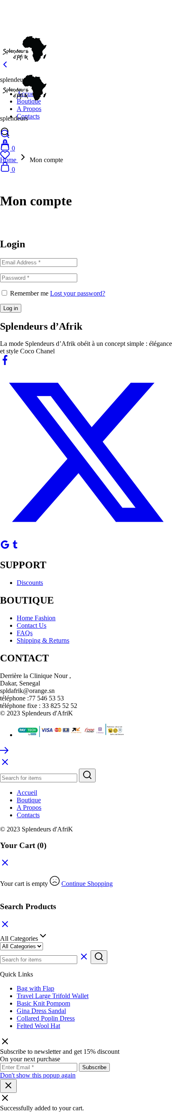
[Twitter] (86, 535)
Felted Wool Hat (38, 1025)
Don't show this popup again (38, 1075)
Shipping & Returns (43, 640)
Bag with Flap (35, 988)
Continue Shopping (87, 883)
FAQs (25, 632)
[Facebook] (5, 362)
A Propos (29, 108)
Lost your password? (77, 293)
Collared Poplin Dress (46, 1018)
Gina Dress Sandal (41, 1010)
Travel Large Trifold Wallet (53, 995)
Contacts (28, 116)
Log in (10, 308)
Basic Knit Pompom (43, 1003)
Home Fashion (36, 617)
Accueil (27, 792)
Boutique (29, 800)
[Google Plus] (5, 547)
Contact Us (31, 625)
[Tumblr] (15, 547)
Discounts (30, 582)
